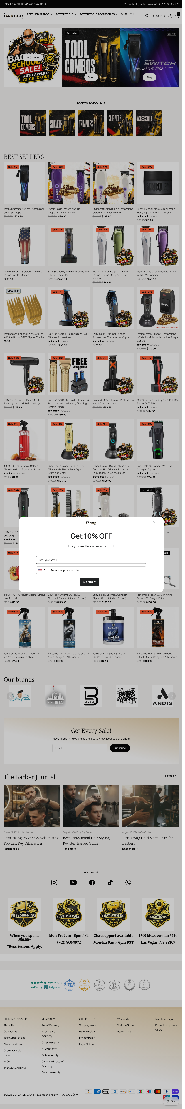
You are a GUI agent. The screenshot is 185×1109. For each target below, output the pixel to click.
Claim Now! (89, 581)
